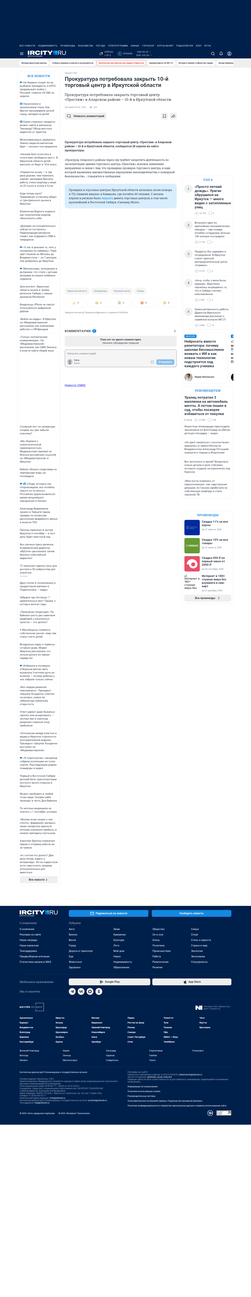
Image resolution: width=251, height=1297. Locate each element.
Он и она (157, 934)
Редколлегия (184, 46)
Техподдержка (28, 951)
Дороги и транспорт (81, 951)
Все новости (27, 46)
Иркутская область (77, 291)
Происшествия (161, 951)
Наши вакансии (29, 945)
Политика (158, 945)
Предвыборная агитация (35, 956)
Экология (197, 951)
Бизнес (73, 934)
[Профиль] (229, 53)
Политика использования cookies (144, 1091)
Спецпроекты (199, 961)
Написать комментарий (89, 116)
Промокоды (67, 46)
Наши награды (28, 940)
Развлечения (160, 961)
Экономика (198, 956)
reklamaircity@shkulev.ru (190, 1074)
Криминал (119, 934)
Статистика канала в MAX (35, 961)
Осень (156, 940)
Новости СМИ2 (75, 385)
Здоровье (75, 967)
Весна (72, 940)
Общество (158, 929)
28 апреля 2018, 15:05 (75, 107)
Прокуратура (100, 291)
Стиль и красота (201, 940)
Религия (157, 967)
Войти (77, 363)
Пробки (125, 53)
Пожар (140, 291)
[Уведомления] (221, 53)
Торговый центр (122, 291)
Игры (207, 46)
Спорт (194, 934)
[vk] (81, 991)
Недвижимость (48, 46)
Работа (156, 956)
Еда (71, 956)
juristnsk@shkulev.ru (97, 1100)
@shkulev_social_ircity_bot (159, 1077)
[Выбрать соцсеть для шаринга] (173, 116)
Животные (75, 961)
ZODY (199, 46)
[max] (90, 991)
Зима (116, 929)
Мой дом (118, 951)
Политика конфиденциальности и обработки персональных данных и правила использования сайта (177, 1106)
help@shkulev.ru (42, 1103)
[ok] (98, 991)
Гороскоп (148, 46)
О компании (27, 929)
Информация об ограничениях (143, 1086)
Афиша (135, 46)
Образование (121, 967)
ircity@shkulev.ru (57, 1098)
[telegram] (72, 991)
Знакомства (85, 46)
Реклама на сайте (30, 934)
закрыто (107, 198)
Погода (100, 46)
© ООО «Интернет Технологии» (74, 1113)
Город (72, 945)
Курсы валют (165, 46)
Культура (118, 940)
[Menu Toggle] (22, 53)
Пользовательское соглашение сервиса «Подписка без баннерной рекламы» (165, 1101)
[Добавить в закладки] (164, 116)
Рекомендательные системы (141, 1096)
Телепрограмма (118, 46)
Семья (195, 929)
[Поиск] (213, 53)
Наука (117, 956)
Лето (116, 945)
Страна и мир (199, 945)
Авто (72, 929)
